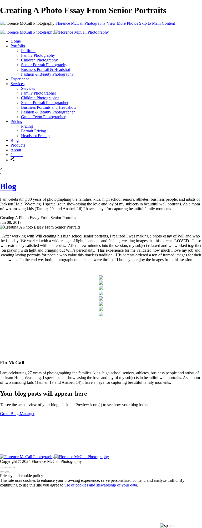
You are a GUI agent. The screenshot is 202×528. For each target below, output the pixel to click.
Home (16, 41)
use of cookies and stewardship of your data (100, 485)
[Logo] (54, 32)
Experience (20, 79)
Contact (17, 154)
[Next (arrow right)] (7, 472)
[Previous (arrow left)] (2, 472)
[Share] (13, 160)
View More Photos (122, 23)
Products (18, 145)
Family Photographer (38, 93)
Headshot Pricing (35, 135)
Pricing (16, 121)
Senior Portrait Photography (44, 65)
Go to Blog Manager (17, 413)
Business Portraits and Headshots (48, 107)
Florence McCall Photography (80, 23)
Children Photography (39, 60)
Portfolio (18, 46)
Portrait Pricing (33, 131)
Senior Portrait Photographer (44, 102)
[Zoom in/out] (13, 467)
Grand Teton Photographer (43, 117)
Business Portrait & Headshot (45, 69)
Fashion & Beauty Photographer (48, 112)
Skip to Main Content (157, 23)
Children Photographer (40, 98)
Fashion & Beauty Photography (47, 74)
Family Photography (38, 55)
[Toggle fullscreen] (7, 467)
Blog (15, 140)
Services (17, 83)
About (16, 150)
